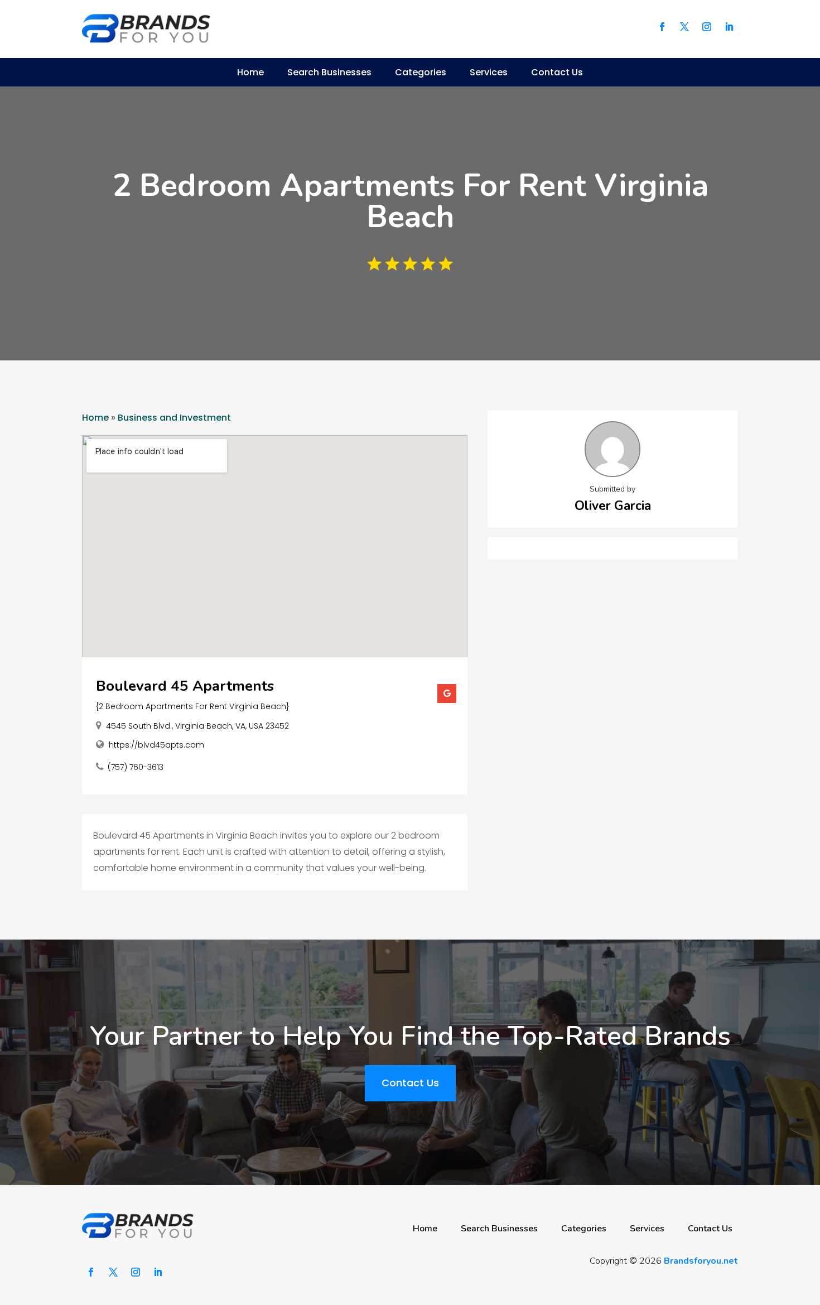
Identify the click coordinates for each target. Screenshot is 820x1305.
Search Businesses (329, 72)
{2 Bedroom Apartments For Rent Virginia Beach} (193, 706)
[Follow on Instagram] (707, 27)
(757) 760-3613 (135, 767)
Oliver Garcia (613, 505)
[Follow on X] (684, 27)
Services (489, 72)
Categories (420, 72)
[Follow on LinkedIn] (729, 27)
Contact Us (557, 72)
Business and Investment (174, 417)
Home (250, 72)
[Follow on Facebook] (662, 27)
